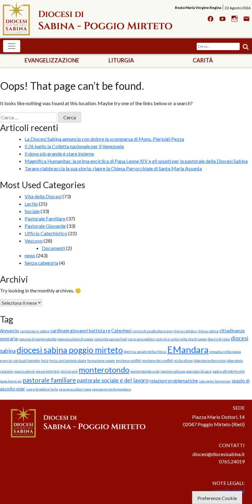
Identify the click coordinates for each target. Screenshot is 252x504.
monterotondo (104, 369)
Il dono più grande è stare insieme (59, 154)
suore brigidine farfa (42, 389)
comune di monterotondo (37, 339)
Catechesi (121, 330)
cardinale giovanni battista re (80, 330)
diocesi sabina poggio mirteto (70, 350)
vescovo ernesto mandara (111, 389)
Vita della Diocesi (43, 196)
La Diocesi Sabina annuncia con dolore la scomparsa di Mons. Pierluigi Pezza (104, 139)
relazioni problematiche (173, 380)
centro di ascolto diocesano (152, 331)
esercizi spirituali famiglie (20, 361)
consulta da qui (229, 490)
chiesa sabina (208, 331)
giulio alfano (183, 361)
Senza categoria (41, 263)
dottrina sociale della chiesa (145, 352)
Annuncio (9, 330)
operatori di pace (199, 371)
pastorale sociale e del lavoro (112, 380)
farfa (45, 361)
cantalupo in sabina (34, 331)
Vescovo (34, 241)
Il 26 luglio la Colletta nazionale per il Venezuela (74, 146)
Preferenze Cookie (217, 498)
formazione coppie (101, 361)
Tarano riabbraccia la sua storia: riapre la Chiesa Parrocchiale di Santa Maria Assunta (113, 168)
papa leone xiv (11, 381)
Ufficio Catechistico (46, 233)
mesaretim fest (48, 371)
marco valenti (24, 371)
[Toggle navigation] (11, 46)
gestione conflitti (128, 361)
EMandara (188, 349)
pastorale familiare (49, 380)
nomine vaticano (172, 371)
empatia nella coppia (225, 352)
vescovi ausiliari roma (75, 389)
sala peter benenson (215, 381)
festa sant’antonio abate (67, 361)
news (30, 255)
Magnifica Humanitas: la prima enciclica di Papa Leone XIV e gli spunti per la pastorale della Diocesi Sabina (136, 161)
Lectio (31, 204)
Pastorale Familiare (45, 218)
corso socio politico (141, 339)
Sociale (32, 211)
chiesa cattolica (185, 331)
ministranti (69, 371)
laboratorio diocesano (210, 361)
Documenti (53, 248)
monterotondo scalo (144, 371)
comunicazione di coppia (75, 339)
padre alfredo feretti (229, 371)
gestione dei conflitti (157, 361)
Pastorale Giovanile (45, 226)
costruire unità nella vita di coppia (181, 339)
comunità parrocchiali (110, 339)
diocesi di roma (219, 339)
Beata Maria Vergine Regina (198, 7)
